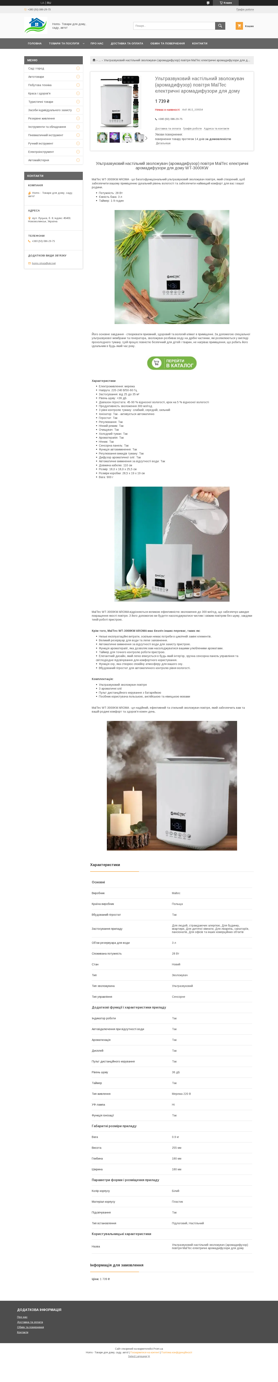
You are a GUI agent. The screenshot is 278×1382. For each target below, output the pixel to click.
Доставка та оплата (127, 43)
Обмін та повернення (167, 43)
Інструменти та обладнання (47, 126)
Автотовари (36, 76)
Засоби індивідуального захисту (50, 110)
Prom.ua (158, 1348)
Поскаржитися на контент (144, 1352)
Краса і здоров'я (39, 93)
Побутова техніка (39, 85)
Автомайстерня (38, 160)
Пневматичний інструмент (45, 135)
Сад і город (36, 68)
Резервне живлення (41, 118)
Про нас (97, 43)
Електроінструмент (41, 151)
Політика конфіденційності (176, 1352)
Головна (35, 43)
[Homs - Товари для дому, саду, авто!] (35, 33)
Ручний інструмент (40, 143)
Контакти (199, 43)
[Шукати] (220, 26)
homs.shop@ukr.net (44, 263)
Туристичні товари (40, 101)
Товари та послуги (64, 43)
